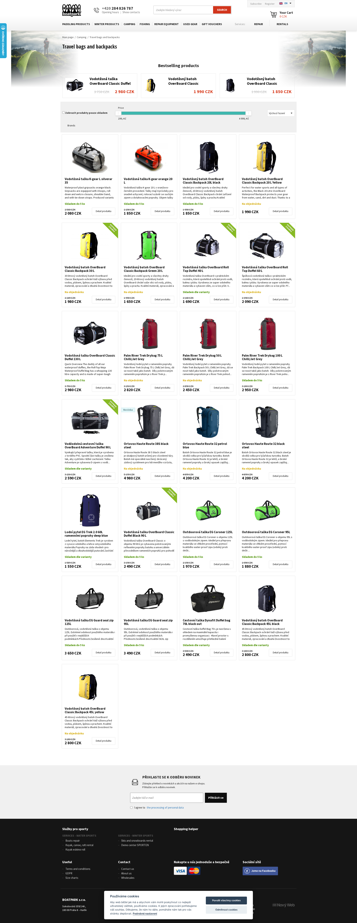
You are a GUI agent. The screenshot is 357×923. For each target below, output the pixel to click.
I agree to (159, 807)
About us (126, 873)
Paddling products (76, 24)
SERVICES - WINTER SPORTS (135, 835)
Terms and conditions (77, 869)
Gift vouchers (212, 24)
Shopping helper (186, 829)
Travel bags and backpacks (105, 37)
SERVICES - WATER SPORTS (79, 835)
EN (285, 3)
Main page (68, 37)
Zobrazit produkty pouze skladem (86, 112)
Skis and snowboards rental (137, 840)
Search (222, 10)
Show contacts (131, 12)
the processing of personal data (165, 807)
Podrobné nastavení (145, 913)
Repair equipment (166, 24)
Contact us (127, 869)
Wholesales (127, 878)
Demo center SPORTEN (135, 845)
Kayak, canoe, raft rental (79, 845)
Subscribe (256, 3)
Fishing (145, 24)
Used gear (190, 24)
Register (270, 3)
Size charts (71, 878)
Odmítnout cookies (226, 909)
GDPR (68, 873)
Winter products (106, 24)
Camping (129, 24)
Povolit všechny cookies (226, 900)
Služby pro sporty (75, 829)
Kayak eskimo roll (75, 849)
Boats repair (72, 840)
